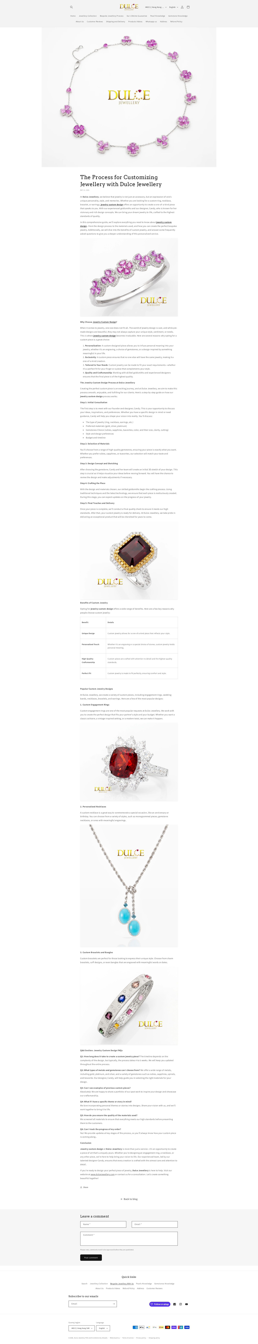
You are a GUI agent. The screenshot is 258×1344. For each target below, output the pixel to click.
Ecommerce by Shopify (99, 1338)
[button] (71, 7)
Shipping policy (154, 1338)
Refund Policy (129, 1288)
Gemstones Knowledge (164, 1283)
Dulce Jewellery (79, 1338)
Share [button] (85, 1187)
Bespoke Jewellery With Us (122, 1283)
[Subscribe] (114, 1304)
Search (84, 1283)
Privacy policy (141, 1338)
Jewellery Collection (99, 1283)
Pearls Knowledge (144, 1283)
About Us (100, 1288)
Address (140, 1288)
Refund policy (115, 1338)
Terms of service (128, 1338)
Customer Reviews (155, 1288)
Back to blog (130, 1199)
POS (86, 1338)
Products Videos (113, 1288)
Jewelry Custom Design (104, 322)
